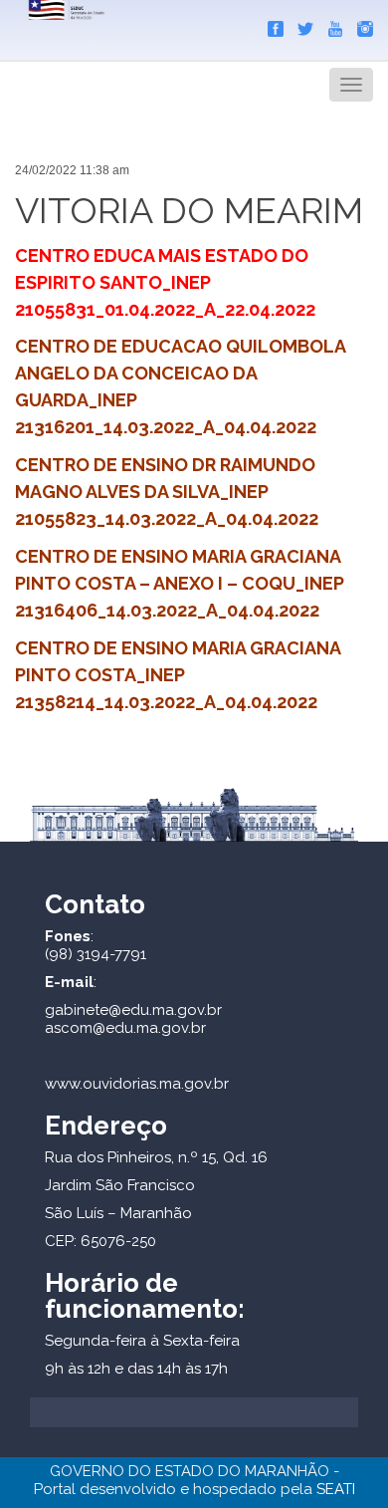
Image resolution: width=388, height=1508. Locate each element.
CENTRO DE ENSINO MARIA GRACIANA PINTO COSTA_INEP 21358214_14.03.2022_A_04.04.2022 (177, 674)
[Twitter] (300, 25)
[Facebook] (271, 25)
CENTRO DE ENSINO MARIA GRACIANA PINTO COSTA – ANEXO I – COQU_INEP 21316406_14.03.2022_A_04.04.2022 (179, 583)
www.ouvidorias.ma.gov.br (137, 1084)
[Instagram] (360, 25)
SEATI (335, 1489)
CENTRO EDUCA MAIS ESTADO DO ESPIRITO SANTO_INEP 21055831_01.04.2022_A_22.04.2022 (165, 282)
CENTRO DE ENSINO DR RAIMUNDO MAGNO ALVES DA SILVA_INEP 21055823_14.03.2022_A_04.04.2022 (166, 491)
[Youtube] (330, 25)
